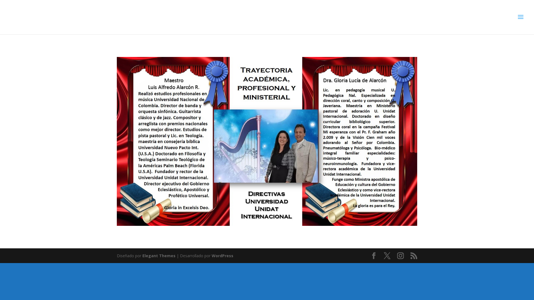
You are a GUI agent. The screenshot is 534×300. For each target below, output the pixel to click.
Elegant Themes (158, 255)
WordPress (222, 255)
